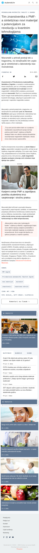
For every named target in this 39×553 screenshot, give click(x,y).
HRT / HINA (10, 291)
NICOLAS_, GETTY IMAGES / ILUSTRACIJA (19, 295)
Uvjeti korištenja (7, 529)
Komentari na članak (18, 301)
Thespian (19, 549)
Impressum (6, 526)
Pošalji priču (6, 517)
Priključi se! (6, 520)
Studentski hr (6, 72)
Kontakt (5, 523)
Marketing (6, 532)
